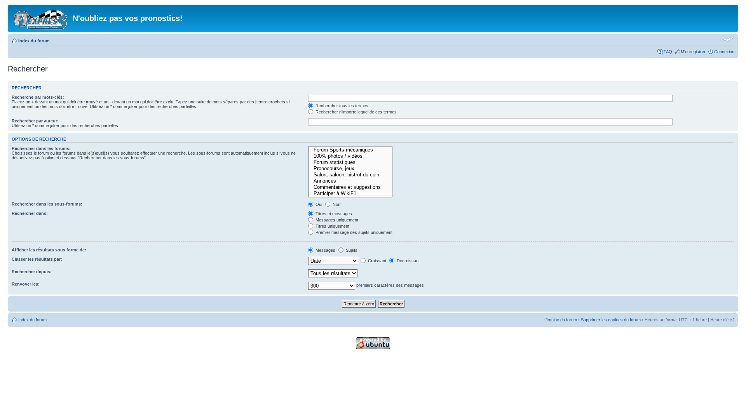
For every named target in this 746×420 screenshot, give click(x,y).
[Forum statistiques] (350, 162)
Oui (318, 204)
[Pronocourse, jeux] (350, 169)
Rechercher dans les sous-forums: (47, 204)
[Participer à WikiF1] (350, 193)
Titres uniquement (331, 226)
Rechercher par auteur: (35, 121)
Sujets (351, 250)
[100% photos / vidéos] (350, 156)
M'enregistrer (693, 51)
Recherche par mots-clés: (38, 97)
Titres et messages (333, 213)
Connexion (724, 51)
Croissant (376, 260)
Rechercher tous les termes (341, 105)
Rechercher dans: (30, 213)
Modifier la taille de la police (728, 39)
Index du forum (34, 40)
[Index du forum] (41, 18)
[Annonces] (350, 181)
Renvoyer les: (26, 284)
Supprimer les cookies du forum (611, 319)
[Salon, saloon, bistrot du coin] (350, 175)
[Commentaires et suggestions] (350, 187)
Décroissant (408, 260)
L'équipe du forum (560, 319)
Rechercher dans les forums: (41, 148)
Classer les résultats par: (37, 259)
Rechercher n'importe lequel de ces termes (355, 112)
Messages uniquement (336, 220)
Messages (324, 250)
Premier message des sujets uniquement (353, 232)
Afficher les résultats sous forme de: (49, 249)
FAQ (668, 51)
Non (335, 204)
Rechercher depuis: (32, 271)
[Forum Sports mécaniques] (350, 150)
